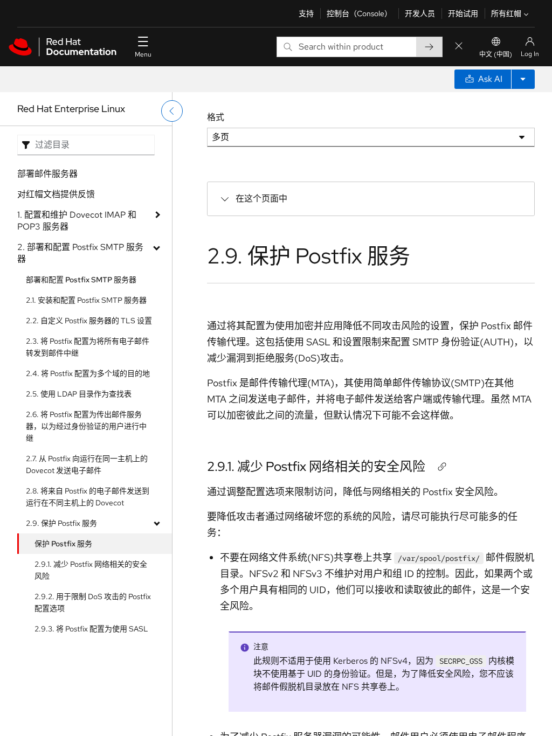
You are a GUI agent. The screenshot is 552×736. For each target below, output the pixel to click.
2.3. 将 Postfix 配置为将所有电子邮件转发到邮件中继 (87, 347)
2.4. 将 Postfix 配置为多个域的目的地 (88, 373)
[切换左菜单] (172, 111)
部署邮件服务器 (47, 173)
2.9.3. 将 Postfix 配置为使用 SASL (91, 629)
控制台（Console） (359, 13)
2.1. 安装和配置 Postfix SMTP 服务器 (86, 300)
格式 (215, 117)
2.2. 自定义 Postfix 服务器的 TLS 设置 (89, 320)
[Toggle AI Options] (523, 79)
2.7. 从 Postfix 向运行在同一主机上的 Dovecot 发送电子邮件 (87, 464)
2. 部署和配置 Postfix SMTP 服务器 (80, 253)
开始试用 (463, 13)
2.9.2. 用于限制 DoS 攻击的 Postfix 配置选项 (92, 602)
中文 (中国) (495, 54)
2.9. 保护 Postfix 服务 (61, 523)
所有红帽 (506, 13)
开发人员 (420, 13)
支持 (306, 13)
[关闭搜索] (458, 46)
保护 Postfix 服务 (63, 543)
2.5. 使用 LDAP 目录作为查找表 (79, 394)
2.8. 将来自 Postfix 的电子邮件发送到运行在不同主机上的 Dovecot (87, 497)
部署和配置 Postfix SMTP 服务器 (81, 279)
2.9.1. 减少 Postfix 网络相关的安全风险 (90, 570)
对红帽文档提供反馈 (56, 194)
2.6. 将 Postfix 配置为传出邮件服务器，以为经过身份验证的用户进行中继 (86, 426)
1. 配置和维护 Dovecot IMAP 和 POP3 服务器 (76, 220)
